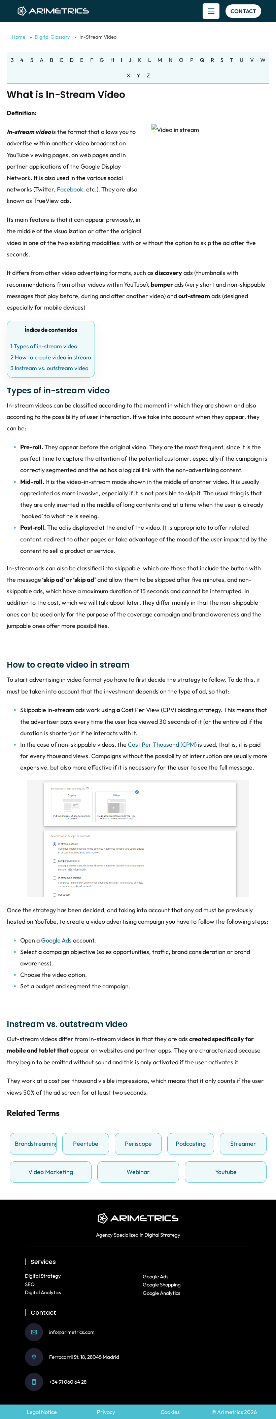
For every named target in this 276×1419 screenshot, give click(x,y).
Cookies (170, 1412)
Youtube (226, 1172)
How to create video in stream (50, 357)
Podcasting (191, 1143)
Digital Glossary (52, 37)
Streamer (243, 1143)
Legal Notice (42, 1412)
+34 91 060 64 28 (68, 1382)
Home (18, 37)
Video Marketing (50, 1172)
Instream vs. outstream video (49, 367)
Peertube (85, 1143)
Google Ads (56, 940)
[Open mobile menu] (211, 11)
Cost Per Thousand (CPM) (162, 744)
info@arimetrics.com (72, 1332)
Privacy (106, 1412)
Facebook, (71, 189)
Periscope (138, 1143)
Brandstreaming (35, 1143)
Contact (243, 11)
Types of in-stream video (43, 346)
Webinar (138, 1172)
